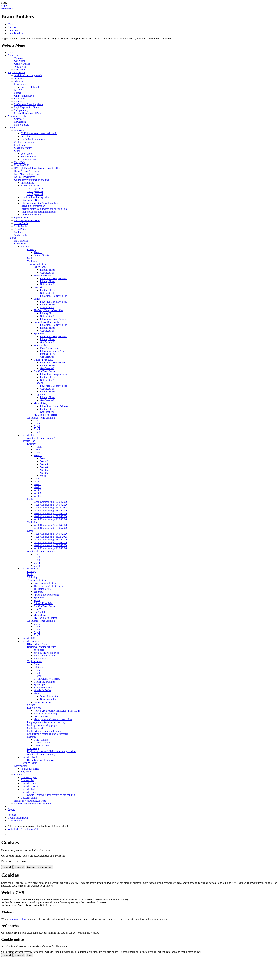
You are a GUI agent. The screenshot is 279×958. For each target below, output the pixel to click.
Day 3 (37, 426)
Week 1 (44, 458)
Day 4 (37, 429)
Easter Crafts (20, 765)
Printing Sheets (41, 255)
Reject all (7, 867)
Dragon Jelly (40, 394)
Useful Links (20, 235)
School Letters (21, 124)
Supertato (38, 287)
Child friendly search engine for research (47, 734)
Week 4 (44, 467)
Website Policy (15, 820)
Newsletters (20, 121)
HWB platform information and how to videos (37, 168)
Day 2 (37, 423)
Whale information (49, 696)
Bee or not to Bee (43, 702)
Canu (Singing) (41, 739)
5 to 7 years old (35, 191)
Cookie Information (18, 817)
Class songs (33, 748)
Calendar (18, 118)
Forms (17, 92)
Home (11, 24)
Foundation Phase (30, 768)
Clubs (17, 150)
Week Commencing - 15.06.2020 (50, 519)
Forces (37, 664)
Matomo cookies (17, 919)
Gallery (18, 774)
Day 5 (37, 432)
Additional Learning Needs (28, 75)
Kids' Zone (13, 30)
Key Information (16, 72)
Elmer (37, 298)
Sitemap (12, 814)
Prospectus (19, 69)
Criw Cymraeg (28, 159)
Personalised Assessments (27, 220)
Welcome (19, 58)
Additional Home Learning (41, 417)
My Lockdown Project (45, 414)
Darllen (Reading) (43, 742)
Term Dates (20, 229)
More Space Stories (50, 348)
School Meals (21, 223)
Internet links (27, 182)
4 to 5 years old (35, 194)
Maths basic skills (36, 728)
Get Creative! (47, 272)
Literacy (31, 249)
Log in (4, 5)
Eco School (26, 153)
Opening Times (22, 217)
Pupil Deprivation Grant (26, 107)
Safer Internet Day (30, 200)
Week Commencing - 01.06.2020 (50, 513)
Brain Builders (15, 33)
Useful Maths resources (33, 139)
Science (31, 705)
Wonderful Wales (42, 690)
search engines (41, 716)
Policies (18, 101)
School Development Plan (27, 113)
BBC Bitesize (21, 240)
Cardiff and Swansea (44, 681)
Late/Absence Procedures (27, 174)
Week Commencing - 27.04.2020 (50, 501)
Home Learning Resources (40, 760)
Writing (37, 449)
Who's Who (20, 66)
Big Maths (19, 130)
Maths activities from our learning (44, 731)
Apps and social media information (38, 211)
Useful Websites (29, 763)
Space (37, 600)
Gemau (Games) (42, 745)
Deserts (37, 676)
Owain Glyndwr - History (47, 678)
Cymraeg (31, 736)
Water (37, 693)
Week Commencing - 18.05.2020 (50, 510)
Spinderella (39, 333)
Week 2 (44, 461)
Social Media (21, 226)
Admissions (20, 78)
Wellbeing (32, 261)
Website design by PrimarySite (23, 829)
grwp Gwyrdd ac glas (45, 655)
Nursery (25, 246)
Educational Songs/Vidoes (53, 362)
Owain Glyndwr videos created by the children (51, 794)
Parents (11, 127)
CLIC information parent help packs (39, 133)
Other (30, 530)
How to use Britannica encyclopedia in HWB (57, 710)
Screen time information (33, 206)
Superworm (40, 266)
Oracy (37, 452)
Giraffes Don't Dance (44, 371)
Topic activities (34, 661)
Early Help (19, 162)
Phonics (38, 252)
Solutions (38, 667)
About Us (13, 55)
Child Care (19, 145)
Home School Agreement (27, 171)
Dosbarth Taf (27, 435)
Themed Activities (36, 264)
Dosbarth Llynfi (29, 757)
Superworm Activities (45, 583)
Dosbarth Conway (30, 641)
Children (12, 27)
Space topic (39, 684)
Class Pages (20, 243)
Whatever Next (41, 345)
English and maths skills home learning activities (51, 751)
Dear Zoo (38, 382)
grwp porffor (40, 658)
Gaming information (31, 214)
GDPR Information (24, 95)
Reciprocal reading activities (41, 646)
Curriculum (20, 84)
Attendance (20, 81)
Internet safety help (30, 87)
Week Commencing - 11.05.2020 (50, 507)
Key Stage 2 (27, 771)
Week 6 (44, 472)
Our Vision (20, 60)
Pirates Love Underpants (46, 322)
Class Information (23, 148)
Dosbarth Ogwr (29, 777)
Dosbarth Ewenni (30, 568)
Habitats (38, 670)
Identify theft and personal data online (53, 719)
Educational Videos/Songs (53, 351)
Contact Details (22, 63)
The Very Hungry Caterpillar (48, 310)
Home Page (7, 8)
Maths (30, 258)
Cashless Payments (24, 142)
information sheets (30, 185)
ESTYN (18, 89)
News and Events (17, 116)
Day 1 (37, 420)
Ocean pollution (48, 699)
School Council (28, 156)
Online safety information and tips (31, 179)
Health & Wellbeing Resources (30, 800)
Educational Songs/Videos (53, 278)
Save (29, 955)
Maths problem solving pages (42, 725)
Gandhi (37, 673)
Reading (38, 446)
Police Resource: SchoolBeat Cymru (33, 803)
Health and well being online (35, 197)
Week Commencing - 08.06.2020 (50, 516)
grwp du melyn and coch (46, 652)
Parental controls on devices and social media (44, 208)
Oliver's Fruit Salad (43, 359)
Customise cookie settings (39, 867)
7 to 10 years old (35, 188)
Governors (19, 98)
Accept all (19, 867)
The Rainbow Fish (43, 275)
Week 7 (44, 475)
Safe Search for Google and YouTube (40, 203)
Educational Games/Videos (54, 406)
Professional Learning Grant (28, 104)
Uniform (18, 232)
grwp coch (39, 649)
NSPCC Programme (24, 177)
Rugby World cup (43, 687)
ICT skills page (35, 707)
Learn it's (25, 136)
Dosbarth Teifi (28, 638)
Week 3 (44, 464)
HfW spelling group (37, 644)
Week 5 (44, 470)
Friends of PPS (22, 165)
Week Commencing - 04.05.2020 (50, 504)
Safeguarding (21, 110)
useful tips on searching (45, 713)
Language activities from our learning (46, 722)
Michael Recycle (42, 403)
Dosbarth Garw (28, 441)
